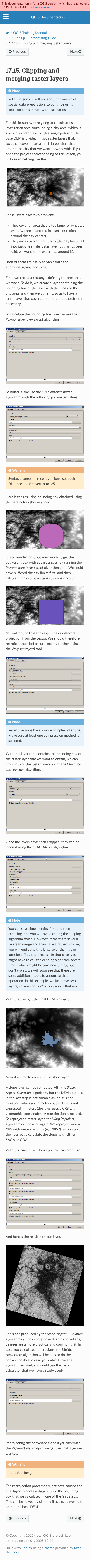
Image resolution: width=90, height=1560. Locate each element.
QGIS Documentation (48, 17)
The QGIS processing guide (32, 38)
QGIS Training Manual (30, 33)
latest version (42, 7)
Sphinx (27, 1548)
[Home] (7, 33)
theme (49, 1548)
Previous (19, 51)
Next (74, 51)
